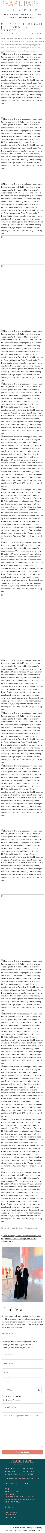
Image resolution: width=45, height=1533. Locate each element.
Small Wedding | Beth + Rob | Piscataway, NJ (22, 1235)
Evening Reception (13, 1400)
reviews (10, 1494)
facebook (10, 1515)
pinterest (11, 1517)
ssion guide (30, 1499)
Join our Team (13, 1502)
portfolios (12, 1491)
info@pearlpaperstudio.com (22, 1478)
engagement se (14, 1499)
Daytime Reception (13, 1396)
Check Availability (22, 1452)
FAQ (7, 1489)
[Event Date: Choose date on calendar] (39, 1389)
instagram (11, 1512)
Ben (16, 1344)
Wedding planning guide (19, 1497)
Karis (17, 1347)
